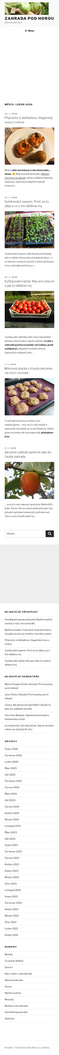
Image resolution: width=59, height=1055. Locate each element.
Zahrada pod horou (29, 18)
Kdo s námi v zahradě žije (18, 973)
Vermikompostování (16, 1012)
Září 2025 (10, 774)
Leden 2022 (11, 928)
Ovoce (8, 986)
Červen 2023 (12, 858)
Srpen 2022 (11, 896)
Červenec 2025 (13, 781)
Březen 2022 (12, 915)
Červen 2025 (12, 787)
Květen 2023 (12, 864)
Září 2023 (10, 838)
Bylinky (9, 954)
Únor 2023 (11, 883)
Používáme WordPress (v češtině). (32, 1047)
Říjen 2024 (11, 793)
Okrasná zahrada (14, 980)
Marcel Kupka (12, 684)
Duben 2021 (11, 935)
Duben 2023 (12, 870)
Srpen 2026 (11, 749)
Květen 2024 (12, 813)
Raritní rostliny (13, 993)
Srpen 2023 (11, 845)
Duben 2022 (11, 909)
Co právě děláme (14, 960)
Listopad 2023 (13, 826)
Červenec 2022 (13, 902)
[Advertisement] (29, 66)
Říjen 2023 (11, 832)
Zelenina (9, 1018)
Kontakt (9, 1047)
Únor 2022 (11, 922)
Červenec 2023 (13, 851)
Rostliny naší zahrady (16, 1005)
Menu (31, 30)
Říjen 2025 (11, 768)
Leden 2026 (11, 761)
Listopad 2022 (13, 890)
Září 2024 (10, 800)
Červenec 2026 (13, 755)
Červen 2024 (12, 806)
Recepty (9, 999)
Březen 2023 (12, 877)
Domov (9, 967)
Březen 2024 (12, 819)
